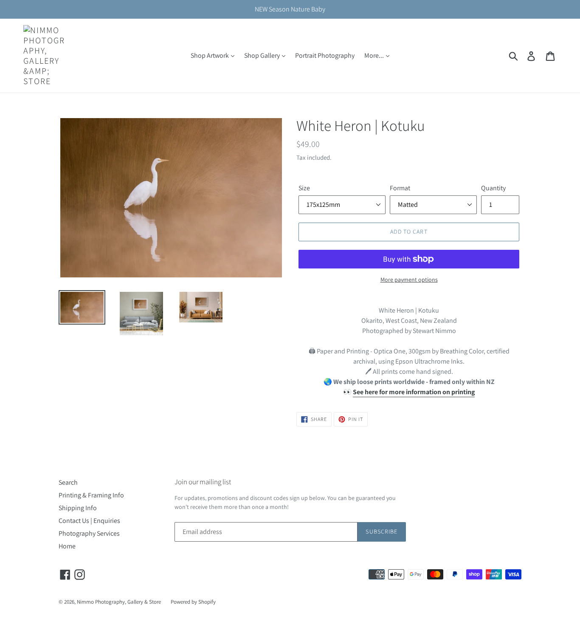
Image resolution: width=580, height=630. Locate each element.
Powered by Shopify (193, 601)
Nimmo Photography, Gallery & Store (119, 601)
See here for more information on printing (414, 391)
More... (374, 55)
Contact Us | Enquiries (89, 520)
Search (68, 482)
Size (304, 188)
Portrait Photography (325, 55)
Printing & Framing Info (91, 495)
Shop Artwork (210, 55)
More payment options (409, 279)
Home (67, 546)
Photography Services (89, 533)
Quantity (493, 188)
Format (400, 188)
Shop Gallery (262, 55)
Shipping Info (78, 507)
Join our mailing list (203, 481)
